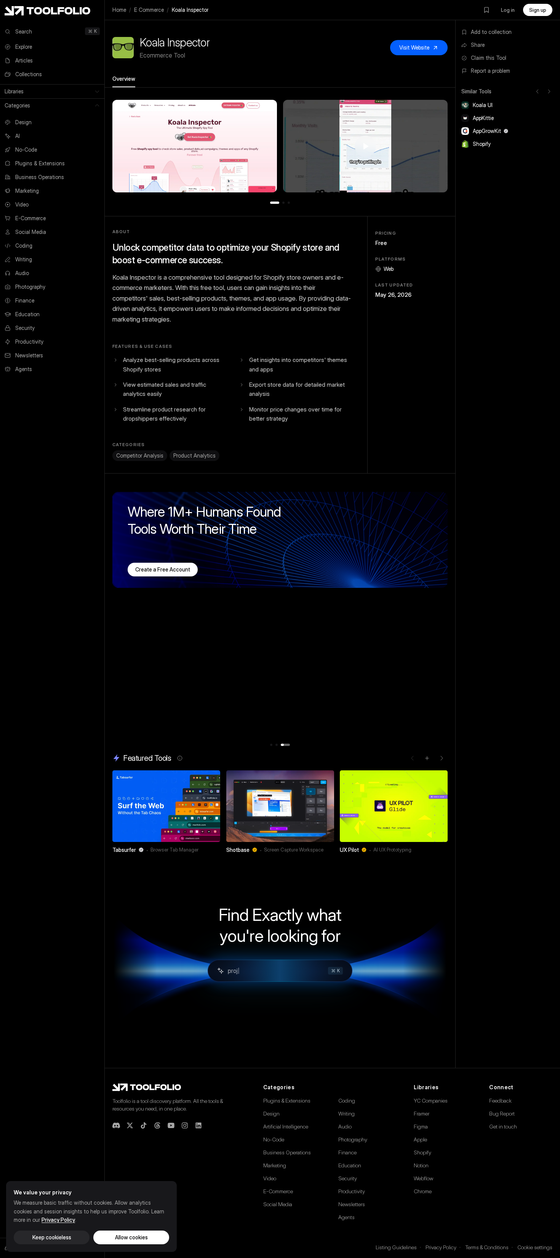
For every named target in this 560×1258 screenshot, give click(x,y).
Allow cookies (131, 1237)
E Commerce (149, 9)
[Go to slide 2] (283, 203)
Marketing (274, 1165)
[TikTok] (143, 1125)
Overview (123, 78)
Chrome (423, 1191)
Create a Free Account (162, 569)
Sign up (537, 10)
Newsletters (351, 1204)
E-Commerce (278, 1191)
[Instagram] (185, 1125)
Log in (508, 10)
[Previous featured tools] (412, 758)
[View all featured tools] (427, 758)
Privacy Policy (441, 1247)
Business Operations (287, 1152)
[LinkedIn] (198, 1125)
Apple (420, 1139)
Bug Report (502, 1113)
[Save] (204, 850)
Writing (346, 1113)
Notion (421, 1165)
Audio (345, 1126)
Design (271, 1113)
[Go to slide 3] (289, 203)
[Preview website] (213, 778)
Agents (346, 1217)
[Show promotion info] (179, 758)
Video (269, 1178)
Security (347, 1178)
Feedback (500, 1100)
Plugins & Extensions (286, 1100)
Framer (421, 1113)
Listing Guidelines (396, 1247)
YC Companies (431, 1100)
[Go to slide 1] (274, 203)
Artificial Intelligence (285, 1126)
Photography (352, 1139)
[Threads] (157, 1125)
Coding (346, 1100)
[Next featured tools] (441, 758)
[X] (130, 1125)
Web (389, 269)
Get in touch (503, 1126)
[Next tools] (549, 91)
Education (349, 1165)
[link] (166, 814)
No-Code (273, 1139)
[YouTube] (171, 1125)
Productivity (351, 1191)
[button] (194, 146)
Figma (421, 1126)
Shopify (422, 1152)
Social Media (277, 1204)
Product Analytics (194, 455)
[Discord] (116, 1125)
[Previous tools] (537, 91)
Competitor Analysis (139, 455)
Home (119, 9)
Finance (347, 1152)
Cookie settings (534, 1247)
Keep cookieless (51, 1237)
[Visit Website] (215, 850)
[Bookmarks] (486, 10)
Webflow (423, 1178)
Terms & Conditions (487, 1247)
